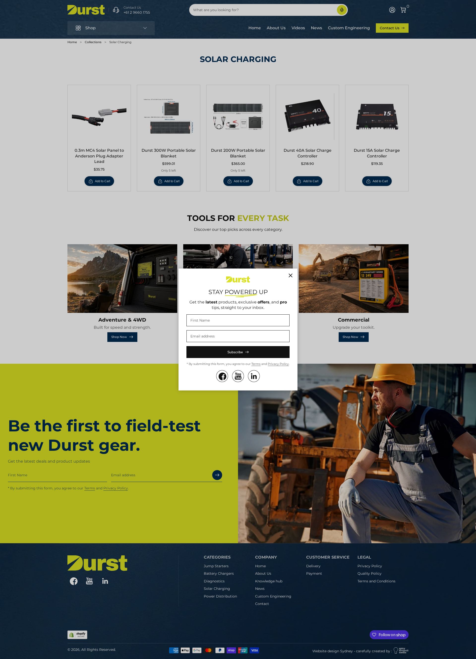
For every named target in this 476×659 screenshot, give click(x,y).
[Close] (291, 275)
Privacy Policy (278, 364)
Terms (256, 364)
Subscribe (235, 352)
